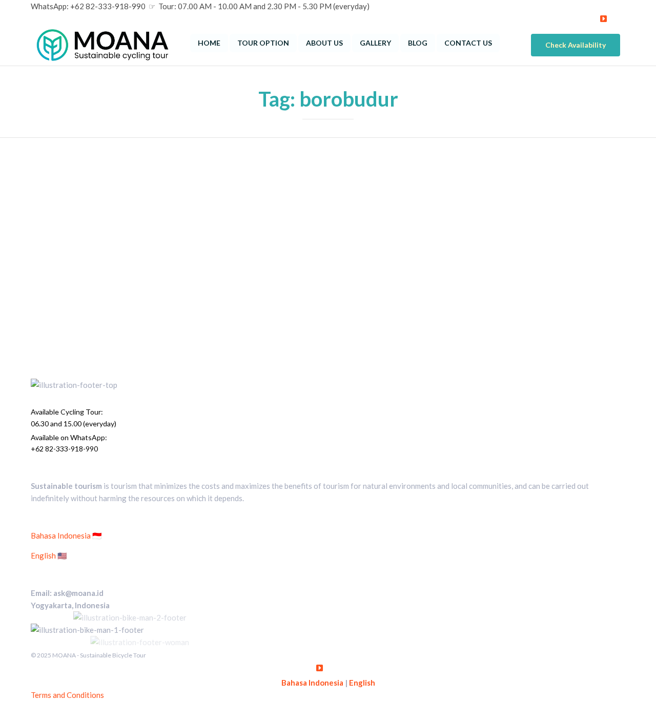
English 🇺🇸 (49, 555)
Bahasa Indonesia (312, 682)
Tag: (328, 99)
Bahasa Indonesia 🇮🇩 (66, 535)
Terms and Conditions (67, 694)
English (362, 682)
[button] (575, 45)
